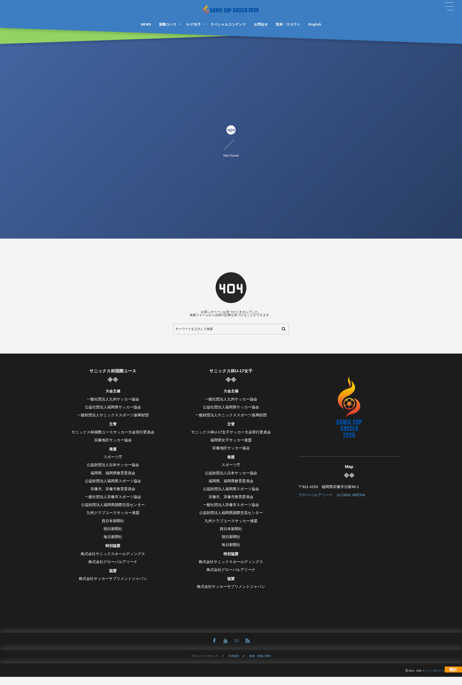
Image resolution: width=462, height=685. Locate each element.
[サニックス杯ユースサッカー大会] (231, 9)
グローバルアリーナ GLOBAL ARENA (332, 495)
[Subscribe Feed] (247, 641)
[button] (449, 6)
